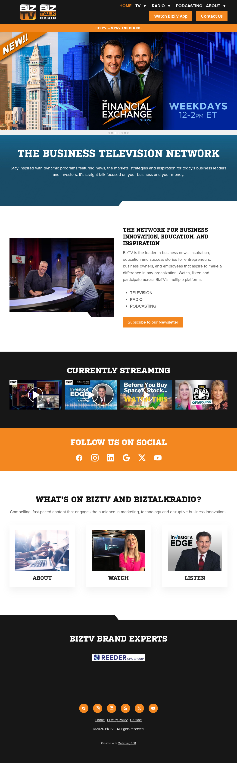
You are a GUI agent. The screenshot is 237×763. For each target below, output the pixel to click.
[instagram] (94, 457)
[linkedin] (110, 457)
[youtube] (157, 457)
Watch (118, 578)
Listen (194, 578)
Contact (136, 719)
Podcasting (189, 6)
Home (125, 6)
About (215, 6)
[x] (142, 457)
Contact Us (212, 16)
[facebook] (79, 457)
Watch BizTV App (170, 16)
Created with (118, 743)
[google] (126, 457)
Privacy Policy (117, 719)
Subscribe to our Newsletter (153, 322)
